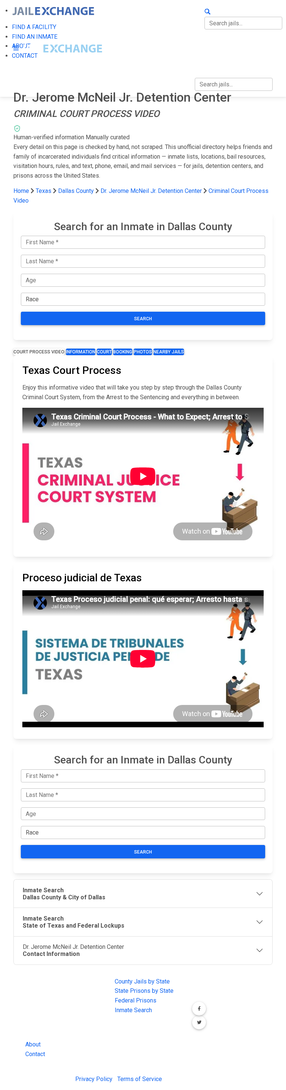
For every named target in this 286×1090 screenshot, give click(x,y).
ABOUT (204, 41)
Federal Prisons (135, 1000)
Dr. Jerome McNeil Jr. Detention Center (151, 190)
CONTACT (207, 57)
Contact (35, 1054)
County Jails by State (142, 981)
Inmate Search (133, 1010)
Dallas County (76, 190)
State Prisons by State (144, 990)
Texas (43, 190)
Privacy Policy (93, 1079)
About (33, 1044)
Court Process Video (38, 352)
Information (80, 352)
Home (21, 190)
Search (143, 318)
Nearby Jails (168, 352)
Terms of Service (139, 1079)
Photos (143, 352)
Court (104, 352)
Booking (122, 352)
